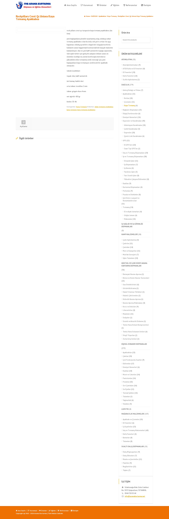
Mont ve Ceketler (129, 374)
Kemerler (126, 438)
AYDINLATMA (126, 59)
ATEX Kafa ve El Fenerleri (132, 69)
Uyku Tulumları (128, 258)
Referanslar (131, 5)
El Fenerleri (127, 72)
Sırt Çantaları (128, 385)
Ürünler (103, 5)
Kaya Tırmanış (112, 16)
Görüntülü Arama (129, 288)
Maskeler (126, 314)
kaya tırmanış (72, 110)
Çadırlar (126, 243)
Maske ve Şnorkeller (130, 459)
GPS (124, 140)
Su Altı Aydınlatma (130, 80)
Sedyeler (126, 318)
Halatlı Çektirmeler (130, 295)
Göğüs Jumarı (129, 215)
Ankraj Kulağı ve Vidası (131, 90)
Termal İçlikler (128, 393)
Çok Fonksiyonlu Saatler (132, 360)
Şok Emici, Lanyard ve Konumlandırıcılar (131, 199)
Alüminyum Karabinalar (133, 125)
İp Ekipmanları (129, 164)
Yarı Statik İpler (130, 175)
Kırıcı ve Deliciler (129, 307)
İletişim (147, 5)
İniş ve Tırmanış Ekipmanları (133, 153)
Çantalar (126, 247)
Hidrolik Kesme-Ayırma (132, 299)
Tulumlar (126, 396)
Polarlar (126, 382)
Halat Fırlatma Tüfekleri (132, 292)
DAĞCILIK (94, 16)
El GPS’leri (128, 145)
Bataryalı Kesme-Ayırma (132, 274)
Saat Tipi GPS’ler (131, 148)
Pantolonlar (127, 378)
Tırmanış (126, 207)
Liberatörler (127, 310)
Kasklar (126, 183)
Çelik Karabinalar (130, 129)
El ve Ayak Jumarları (131, 212)
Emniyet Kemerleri (130, 117)
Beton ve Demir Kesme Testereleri (136, 278)
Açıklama (23, 126)
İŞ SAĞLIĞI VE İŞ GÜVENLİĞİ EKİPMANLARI (132, 225)
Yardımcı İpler (129, 172)
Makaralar (128, 219)
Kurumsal (88, 5)
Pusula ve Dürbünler (130, 194)
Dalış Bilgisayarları (130, 452)
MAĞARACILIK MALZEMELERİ (132, 414)
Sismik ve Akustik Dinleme (133, 321)
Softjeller (127, 389)
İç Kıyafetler (127, 427)
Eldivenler (127, 364)
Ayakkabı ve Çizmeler (131, 419)
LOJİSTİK (125, 409)
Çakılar (125, 356)
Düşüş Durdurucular (130, 113)
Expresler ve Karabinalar (132, 121)
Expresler (127, 133)
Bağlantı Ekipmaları (130, 110)
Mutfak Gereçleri (129, 254)
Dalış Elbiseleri (128, 456)
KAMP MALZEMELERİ (129, 234)
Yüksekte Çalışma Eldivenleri (135, 179)
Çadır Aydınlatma (129, 240)
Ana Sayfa (72, 5)
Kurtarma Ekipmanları (131, 187)
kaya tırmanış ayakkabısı (86, 110)
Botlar (126, 98)
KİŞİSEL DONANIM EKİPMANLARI (134, 344)
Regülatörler (128, 466)
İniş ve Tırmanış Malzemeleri (134, 430)
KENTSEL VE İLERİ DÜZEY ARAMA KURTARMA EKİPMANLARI (134, 264)
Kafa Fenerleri (128, 76)
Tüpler (125, 470)
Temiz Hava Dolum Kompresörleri (136, 325)
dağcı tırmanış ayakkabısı (104, 107)
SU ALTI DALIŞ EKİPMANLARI (132, 446)
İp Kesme (127, 168)
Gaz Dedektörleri (129, 284)
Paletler (126, 463)
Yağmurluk (127, 400)
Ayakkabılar (102, 16)
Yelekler (126, 404)
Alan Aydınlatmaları (130, 65)
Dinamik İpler (129, 161)
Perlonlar (126, 191)
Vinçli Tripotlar (129, 335)
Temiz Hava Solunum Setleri (134, 332)
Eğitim (116, 5)
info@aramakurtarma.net (135, 496)
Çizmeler (127, 102)
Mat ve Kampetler (130, 251)
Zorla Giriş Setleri (130, 339)
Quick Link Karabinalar (133, 136)
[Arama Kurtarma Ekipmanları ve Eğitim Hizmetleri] (34, 5)
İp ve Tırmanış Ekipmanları (133, 156)
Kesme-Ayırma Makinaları (132, 303)
